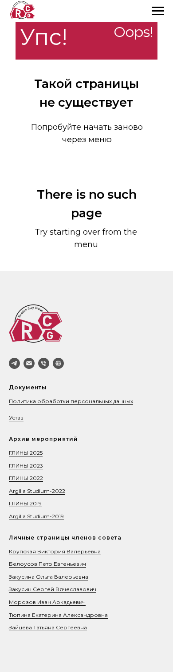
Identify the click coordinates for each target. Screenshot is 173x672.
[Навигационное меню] (158, 11)
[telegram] (14, 363)
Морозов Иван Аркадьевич (47, 602)
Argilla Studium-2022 (37, 491)
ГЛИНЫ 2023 (26, 465)
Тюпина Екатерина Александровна (58, 615)
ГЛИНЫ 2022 (26, 478)
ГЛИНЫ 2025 (26, 452)
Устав (16, 417)
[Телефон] (43, 363)
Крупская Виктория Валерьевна (55, 551)
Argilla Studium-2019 (36, 516)
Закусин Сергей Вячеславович (52, 589)
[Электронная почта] (29, 363)
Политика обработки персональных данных (71, 401)
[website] (58, 363)
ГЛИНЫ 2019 (25, 503)
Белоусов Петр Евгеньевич (47, 563)
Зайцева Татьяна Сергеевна (48, 627)
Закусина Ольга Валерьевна (48, 576)
